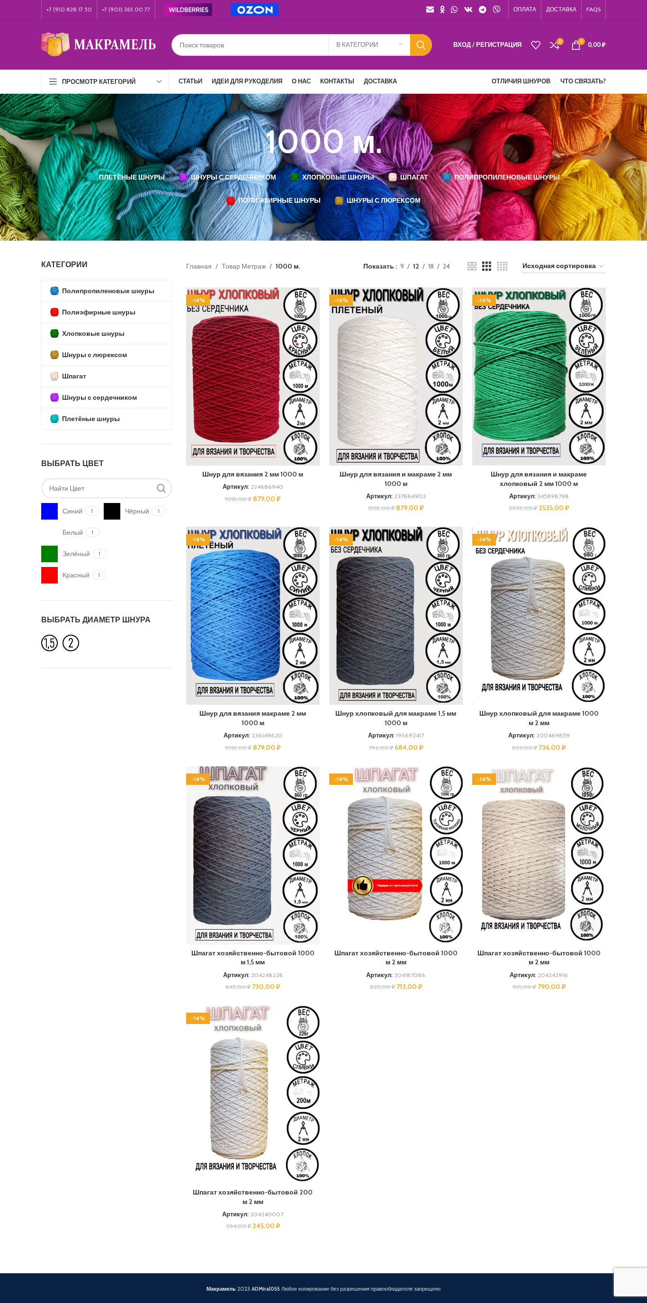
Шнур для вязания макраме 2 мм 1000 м (252, 718)
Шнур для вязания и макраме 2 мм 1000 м (396, 479)
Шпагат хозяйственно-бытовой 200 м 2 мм (253, 1197)
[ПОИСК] (421, 45)
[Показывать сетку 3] (486, 266)
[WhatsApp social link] (454, 9)
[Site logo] (99, 44)
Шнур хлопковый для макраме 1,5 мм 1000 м (395, 718)
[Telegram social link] (482, 9)
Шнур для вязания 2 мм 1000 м (252, 474)
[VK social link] (468, 9)
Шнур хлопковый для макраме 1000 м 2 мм (539, 718)
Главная (199, 266)
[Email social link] (430, 9)
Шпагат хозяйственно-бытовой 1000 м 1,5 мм (253, 958)
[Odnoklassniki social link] (442, 9)
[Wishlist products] (535, 45)
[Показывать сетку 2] (471, 266)
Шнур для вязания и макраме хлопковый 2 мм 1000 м (539, 479)
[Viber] (496, 9)
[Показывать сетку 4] (502, 266)
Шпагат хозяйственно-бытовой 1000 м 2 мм (396, 958)
